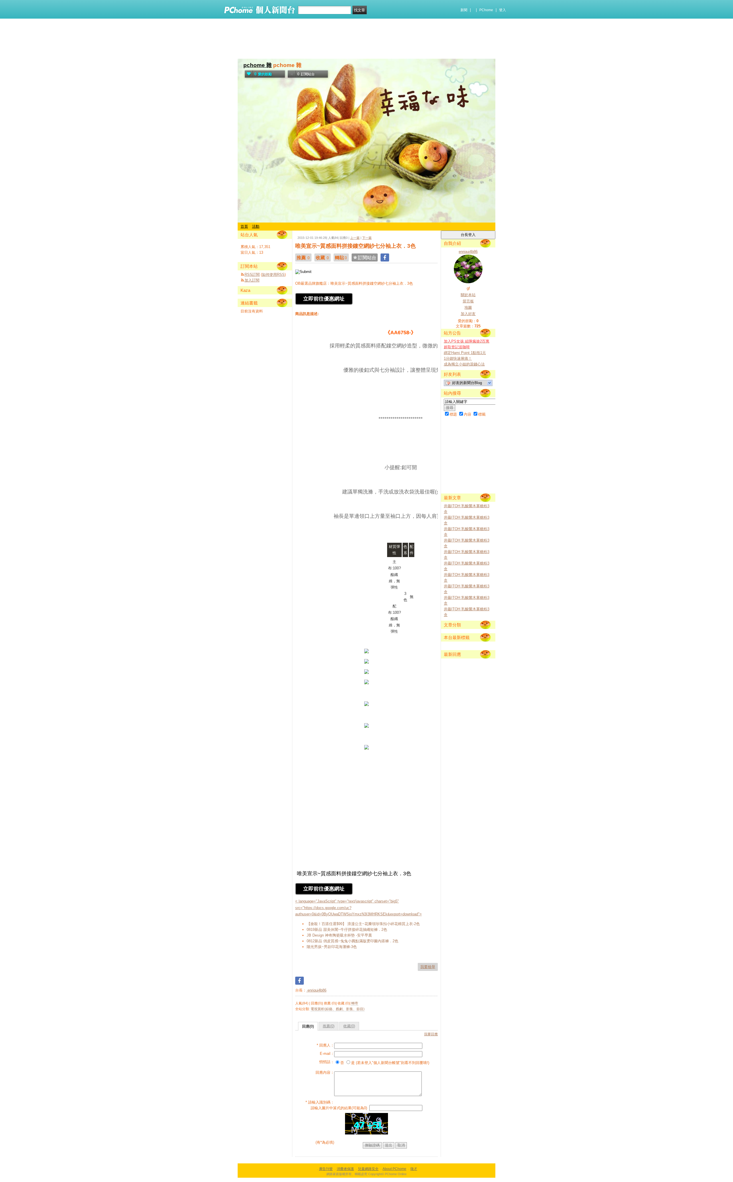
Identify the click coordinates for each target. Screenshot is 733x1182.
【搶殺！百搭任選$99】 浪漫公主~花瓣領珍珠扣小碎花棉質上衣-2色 (363, 924)
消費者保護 (345, 1169)
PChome (486, 10)
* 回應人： (325, 1045)
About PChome (394, 1169)
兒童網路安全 (368, 1169)
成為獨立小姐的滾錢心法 (464, 364)
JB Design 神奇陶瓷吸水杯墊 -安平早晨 (339, 935)
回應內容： (325, 1072)
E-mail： (327, 1053)
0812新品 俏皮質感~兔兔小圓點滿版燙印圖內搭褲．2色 (352, 941)
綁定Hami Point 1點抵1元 (465, 353)
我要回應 (431, 1034)
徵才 (413, 1169)
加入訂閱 (252, 280)
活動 (255, 226)
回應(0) (308, 1026)
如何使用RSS (273, 274)
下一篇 (367, 237)
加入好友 (468, 314)
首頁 (244, 226)
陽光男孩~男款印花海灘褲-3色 (332, 947)
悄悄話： (326, 1062)
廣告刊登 (326, 1169)
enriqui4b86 (316, 990)
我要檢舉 (427, 967)
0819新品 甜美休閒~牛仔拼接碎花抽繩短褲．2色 (347, 929)
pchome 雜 (257, 65)
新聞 (463, 10)
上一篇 (355, 237)
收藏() (349, 1026)
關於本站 (468, 295)
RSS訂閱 (252, 274)
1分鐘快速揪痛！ (458, 358)
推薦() (328, 1026)
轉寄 (354, 1003)
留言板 (468, 301)
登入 (502, 10)
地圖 (468, 307)
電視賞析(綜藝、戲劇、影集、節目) (337, 1009)
